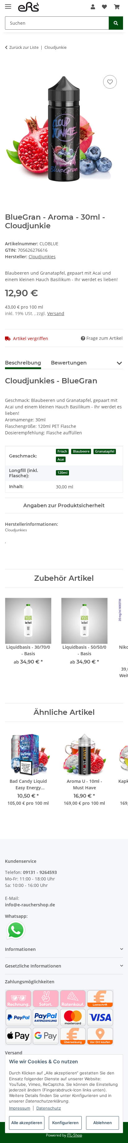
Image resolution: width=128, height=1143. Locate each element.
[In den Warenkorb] (10, 66)
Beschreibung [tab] (23, 363)
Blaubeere (81, 451)
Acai (60, 459)
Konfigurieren (65, 1122)
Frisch (62, 451)
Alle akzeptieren (26, 1122)
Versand (55, 313)
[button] (92, 7)
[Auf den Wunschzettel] (110, 82)
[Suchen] (116, 23)
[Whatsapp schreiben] (16, 930)
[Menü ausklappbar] (8, 4)
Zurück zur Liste (24, 47)
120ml (62, 472)
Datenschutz (48, 1108)
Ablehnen (102, 1122)
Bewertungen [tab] (69, 363)
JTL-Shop (74, 1135)
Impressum (19, 1108)
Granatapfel (104, 451)
